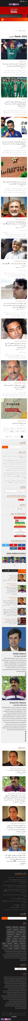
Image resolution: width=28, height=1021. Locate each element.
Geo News (9, 936)
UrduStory (23, 948)
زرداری (8, 952)
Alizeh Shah (15, 927)
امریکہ (13, 977)
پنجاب (11, 1000)
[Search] (5, 19)
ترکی (15, 950)
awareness (15, 929)
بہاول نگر (24, 420)
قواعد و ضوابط (21, 1014)
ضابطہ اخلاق (13, 1014)
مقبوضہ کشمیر (22, 996)
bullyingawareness (11, 931)
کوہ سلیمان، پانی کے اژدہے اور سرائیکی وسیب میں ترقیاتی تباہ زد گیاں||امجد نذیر (14, 305)
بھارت (13, 979)
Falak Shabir (16, 936)
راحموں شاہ (14, 952)
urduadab (6, 945)
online (8, 941)
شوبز (6, 986)
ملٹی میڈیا (9, 996)
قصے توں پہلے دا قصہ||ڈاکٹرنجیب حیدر (18, 907)
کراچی (11, 1005)
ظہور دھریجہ (24, 382)
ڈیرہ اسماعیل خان (11, 1003)
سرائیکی (12, 618)
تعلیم (24, 982)
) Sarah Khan (22, 927)
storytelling (16, 945)
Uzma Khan (16, 948)
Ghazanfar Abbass (18, 702)
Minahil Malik (14, 941)
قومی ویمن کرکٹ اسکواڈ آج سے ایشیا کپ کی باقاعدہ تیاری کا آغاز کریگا (15, 104)
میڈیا (3, 996)
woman (10, 948)
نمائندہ (17, 67)
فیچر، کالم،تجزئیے (22, 260)
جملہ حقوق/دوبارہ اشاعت (9, 1013)
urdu (11, 945)
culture (23, 934)
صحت (24, 989)
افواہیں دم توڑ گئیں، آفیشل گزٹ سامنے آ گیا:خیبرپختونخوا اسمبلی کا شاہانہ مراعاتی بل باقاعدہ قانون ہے (14, 461)
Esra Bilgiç (23, 936)
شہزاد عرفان (11, 575)
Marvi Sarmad (22, 941)
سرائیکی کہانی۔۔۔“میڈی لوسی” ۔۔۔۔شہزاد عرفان (16, 909)
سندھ (10, 986)
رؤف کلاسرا (23, 984)
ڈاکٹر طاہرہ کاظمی (21, 1003)
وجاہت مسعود (17, 340)
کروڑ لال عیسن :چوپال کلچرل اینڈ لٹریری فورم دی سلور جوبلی (10, 622)
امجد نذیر (24, 300)
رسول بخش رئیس (9, 984)
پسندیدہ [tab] (6, 570)
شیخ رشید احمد (22, 957)
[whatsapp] (25, 675)
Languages (14, 1016)
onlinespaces (22, 943)
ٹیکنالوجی (23, 1000)
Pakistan (16, 943)
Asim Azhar (22, 929)
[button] (14, 565)
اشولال (16, 618)
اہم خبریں (24, 61)
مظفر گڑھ (15, 993)
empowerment (10, 934)
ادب (24, 977)
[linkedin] (25, 735)
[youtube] (25, 737)
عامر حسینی (11, 989)
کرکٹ (25, 99)
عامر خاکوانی (22, 991)
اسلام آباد (19, 977)
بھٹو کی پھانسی (21, 950)
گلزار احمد (18, 1007)
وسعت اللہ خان (7, 998)
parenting (10, 943)
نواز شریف (7, 957)
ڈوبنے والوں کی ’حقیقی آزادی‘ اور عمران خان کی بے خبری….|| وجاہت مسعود (15, 345)
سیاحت (12, 583)
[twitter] (25, 733)
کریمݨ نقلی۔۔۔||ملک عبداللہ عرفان (19, 898)
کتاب (4, 618)
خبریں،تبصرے (22, 952)
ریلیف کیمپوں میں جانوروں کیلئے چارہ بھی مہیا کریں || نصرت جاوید (14, 223)
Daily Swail (18, 934)
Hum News (15, 938)
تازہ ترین (8, 979)
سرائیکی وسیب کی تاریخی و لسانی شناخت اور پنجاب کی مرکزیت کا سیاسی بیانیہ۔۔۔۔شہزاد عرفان (15, 468)
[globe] (25, 740)
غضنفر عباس (17, 773)
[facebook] (25, 673)
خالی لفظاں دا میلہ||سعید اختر (20, 904)
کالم (16, 1005)
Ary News (8, 927)
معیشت (9, 993)
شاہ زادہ (6, 955)
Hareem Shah (22, 938)
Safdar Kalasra (19, 653)
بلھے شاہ (5, 948)
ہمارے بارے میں (21, 1013)
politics (4, 943)
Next (7, 436)
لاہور (5, 991)
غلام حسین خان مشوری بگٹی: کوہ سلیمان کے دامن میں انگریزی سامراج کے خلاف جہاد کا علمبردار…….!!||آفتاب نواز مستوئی (14, 474)
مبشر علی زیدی (16, 260)
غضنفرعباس (8, 583)
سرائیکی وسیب (19, 420)
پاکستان (20, 61)
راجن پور (17, 984)
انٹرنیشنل (7, 977)
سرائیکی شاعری (8, 618)
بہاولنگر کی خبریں (19, 423)
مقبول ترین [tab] (22, 571)
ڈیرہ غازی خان (22, 1005)
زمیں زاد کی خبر (21, 955)
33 (10, 436)
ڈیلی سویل (23, 959)
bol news (9, 929)
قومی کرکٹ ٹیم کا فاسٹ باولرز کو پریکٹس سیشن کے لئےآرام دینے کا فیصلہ (14, 143)
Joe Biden (8, 938)
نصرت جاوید (14, 957)
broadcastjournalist (21, 931)
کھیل (23, 99)
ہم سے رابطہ (5, 1014)
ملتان (15, 996)
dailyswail (17, 227)
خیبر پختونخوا (8, 982)
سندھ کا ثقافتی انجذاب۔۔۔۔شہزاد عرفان (14, 456)
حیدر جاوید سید (8, 950)
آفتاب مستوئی (14, 607)
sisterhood (23, 945)
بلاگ (11, 607)
